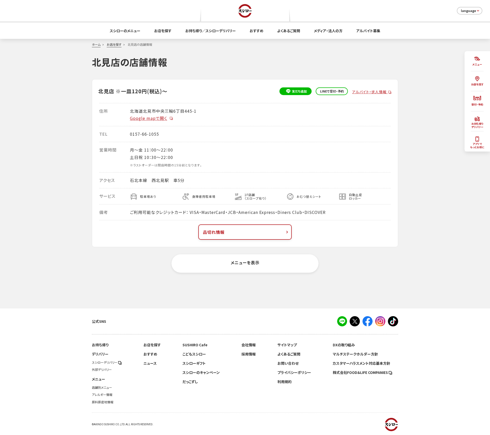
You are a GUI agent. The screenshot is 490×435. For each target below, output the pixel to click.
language (468, 10)
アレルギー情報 (102, 394)
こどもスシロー (194, 354)
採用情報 (248, 354)
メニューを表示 (245, 262)
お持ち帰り (100, 344)
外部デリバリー (102, 369)
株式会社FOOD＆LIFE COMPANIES (361, 372)
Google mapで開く (148, 118)
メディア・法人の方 (328, 30)
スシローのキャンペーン (201, 372)
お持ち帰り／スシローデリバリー (210, 30)
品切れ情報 (214, 232)
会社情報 (248, 344)
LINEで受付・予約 (332, 91)
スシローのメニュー (125, 30)
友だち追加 (299, 91)
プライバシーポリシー (294, 372)
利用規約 (284, 381)
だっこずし (190, 381)
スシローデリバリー (105, 362)
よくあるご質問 (288, 30)
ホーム (96, 44)
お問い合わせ (288, 363)
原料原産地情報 (102, 402)
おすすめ (256, 30)
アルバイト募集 (368, 30)
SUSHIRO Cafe (194, 344)
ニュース (150, 363)
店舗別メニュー (102, 387)
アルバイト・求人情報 (370, 91)
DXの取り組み (344, 344)
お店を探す (163, 30)
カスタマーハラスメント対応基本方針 (361, 363)
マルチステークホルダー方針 (355, 354)
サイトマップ (287, 344)
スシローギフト (194, 363)
